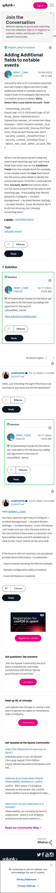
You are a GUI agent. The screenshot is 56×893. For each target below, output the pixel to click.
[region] (28, 876)
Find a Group (28, 722)
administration (24, 219)
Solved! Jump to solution (21, 47)
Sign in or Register (37, 29)
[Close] (51, 865)
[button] (50, 48)
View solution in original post (21, 316)
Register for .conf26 (28, 638)
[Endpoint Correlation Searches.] (46, 358)
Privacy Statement (26, 879)
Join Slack (28, 682)
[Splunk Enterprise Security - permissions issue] (52, 358)
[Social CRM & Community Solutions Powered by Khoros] (45, 841)
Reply (13, 253)
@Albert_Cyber (17, 511)
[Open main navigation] (52, 5)
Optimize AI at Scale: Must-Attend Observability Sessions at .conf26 (24, 780)
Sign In (40, 5)
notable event (13, 231)
